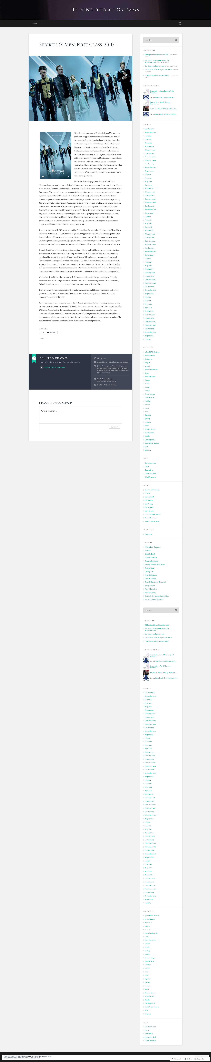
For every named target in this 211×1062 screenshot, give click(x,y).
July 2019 (148, 174)
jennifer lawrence (115, 366)
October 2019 (149, 164)
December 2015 (150, 321)
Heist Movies (149, 397)
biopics (147, 362)
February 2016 (150, 314)
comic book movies (115, 362)
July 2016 (148, 297)
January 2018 (149, 237)
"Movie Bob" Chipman (152, 547)
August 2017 (149, 255)
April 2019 (148, 185)
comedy (147, 366)
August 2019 (149, 171)
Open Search (180, 23)
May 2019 (148, 181)
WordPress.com (150, 477)
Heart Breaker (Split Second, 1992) (157, 75)
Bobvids (148, 550)
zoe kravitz (106, 373)
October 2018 (149, 206)
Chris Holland (150, 554)
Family (147, 383)
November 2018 (150, 202)
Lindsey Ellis (149, 571)
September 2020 (150, 132)
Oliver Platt (101, 370)
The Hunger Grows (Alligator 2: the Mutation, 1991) (157, 629)
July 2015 (148, 339)
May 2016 (148, 304)
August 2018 (149, 213)
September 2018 (150, 209)
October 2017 (149, 248)
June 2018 (148, 220)
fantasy (126, 362)
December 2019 (150, 157)
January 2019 (149, 195)
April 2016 (148, 307)
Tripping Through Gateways (105, 10)
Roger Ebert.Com (151, 589)
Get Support (149, 507)
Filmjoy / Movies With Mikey (155, 564)
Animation (148, 359)
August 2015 (149, 335)
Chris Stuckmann (151, 557)
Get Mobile (149, 500)
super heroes (149, 432)
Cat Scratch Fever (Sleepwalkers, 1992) (158, 69)
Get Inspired (149, 497)
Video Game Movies (152, 443)
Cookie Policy (36, 1058)
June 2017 (148, 262)
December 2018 (150, 199)
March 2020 (149, 146)
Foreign (147, 390)
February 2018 (150, 234)
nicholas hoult (122, 368)
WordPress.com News (152, 521)
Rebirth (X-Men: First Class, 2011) (76, 45)
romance (148, 422)
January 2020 (149, 153)
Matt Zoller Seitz (151, 575)
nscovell (152, 108)
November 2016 (150, 283)
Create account (150, 463)
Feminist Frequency (151, 561)
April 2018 (148, 227)
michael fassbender (110, 368)
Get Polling (149, 504)
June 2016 (148, 300)
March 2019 (149, 188)
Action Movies (102, 362)
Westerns (148, 450)
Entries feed (149, 470)
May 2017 (148, 265)
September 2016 (150, 290)
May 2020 (148, 143)
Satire (147, 425)
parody (147, 418)
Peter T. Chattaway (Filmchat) (155, 582)
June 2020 (148, 139)
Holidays (148, 401)
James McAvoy (102, 366)
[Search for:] (161, 40)
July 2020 (148, 136)
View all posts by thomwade (54, 367)
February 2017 (150, 272)
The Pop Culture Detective (154, 599)
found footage (150, 394)
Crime (147, 373)
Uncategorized (150, 439)
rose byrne (110, 370)
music (147, 408)
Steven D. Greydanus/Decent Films (157, 596)
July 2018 (148, 216)
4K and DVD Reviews (152, 352)
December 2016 (150, 279)
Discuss (147, 493)
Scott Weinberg (150, 592)
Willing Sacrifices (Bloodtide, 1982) (157, 54)
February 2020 (150, 150)
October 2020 (150, 129)
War (146, 446)
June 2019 (148, 178)
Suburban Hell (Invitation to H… (166, 114)
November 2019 (150, 160)
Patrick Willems (150, 578)
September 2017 (150, 251)
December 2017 (150, 241)
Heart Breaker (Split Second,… (162, 92)
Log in (147, 466)
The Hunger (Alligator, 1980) (154, 66)
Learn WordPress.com (152, 514)
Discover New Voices (152, 490)
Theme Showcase (151, 518)
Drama (147, 380)
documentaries (150, 376)
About (34, 24)
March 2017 (149, 269)
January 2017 (149, 276)
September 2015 (150, 332)
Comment (114, 427)
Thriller (147, 436)
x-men (117, 370)
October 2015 (149, 328)
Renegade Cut (150, 585)
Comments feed (150, 473)
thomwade (153, 91)
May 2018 (148, 223)
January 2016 (149, 318)
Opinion (148, 415)
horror (147, 404)
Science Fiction (150, 429)
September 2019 (150, 167)
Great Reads (149, 511)
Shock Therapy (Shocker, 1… (160, 103)
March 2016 (149, 311)
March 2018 (149, 230)
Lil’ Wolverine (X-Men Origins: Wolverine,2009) (106, 380)
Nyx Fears (148, 534)
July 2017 (148, 258)
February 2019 (150, 192)
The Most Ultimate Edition (106, 385)
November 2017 (150, 244)
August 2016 (149, 293)
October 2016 (149, 286)
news (146, 411)
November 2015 (150, 325)
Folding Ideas (149, 568)
